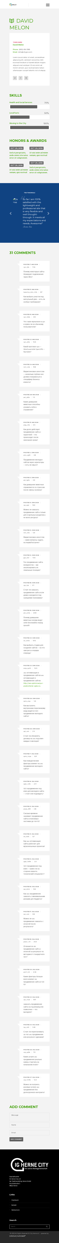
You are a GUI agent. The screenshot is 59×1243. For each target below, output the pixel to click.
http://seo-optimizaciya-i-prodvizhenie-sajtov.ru (33, 684)
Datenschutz (15, 1210)
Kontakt (13, 1205)
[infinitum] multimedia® (17, 1236)
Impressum (15, 1200)
